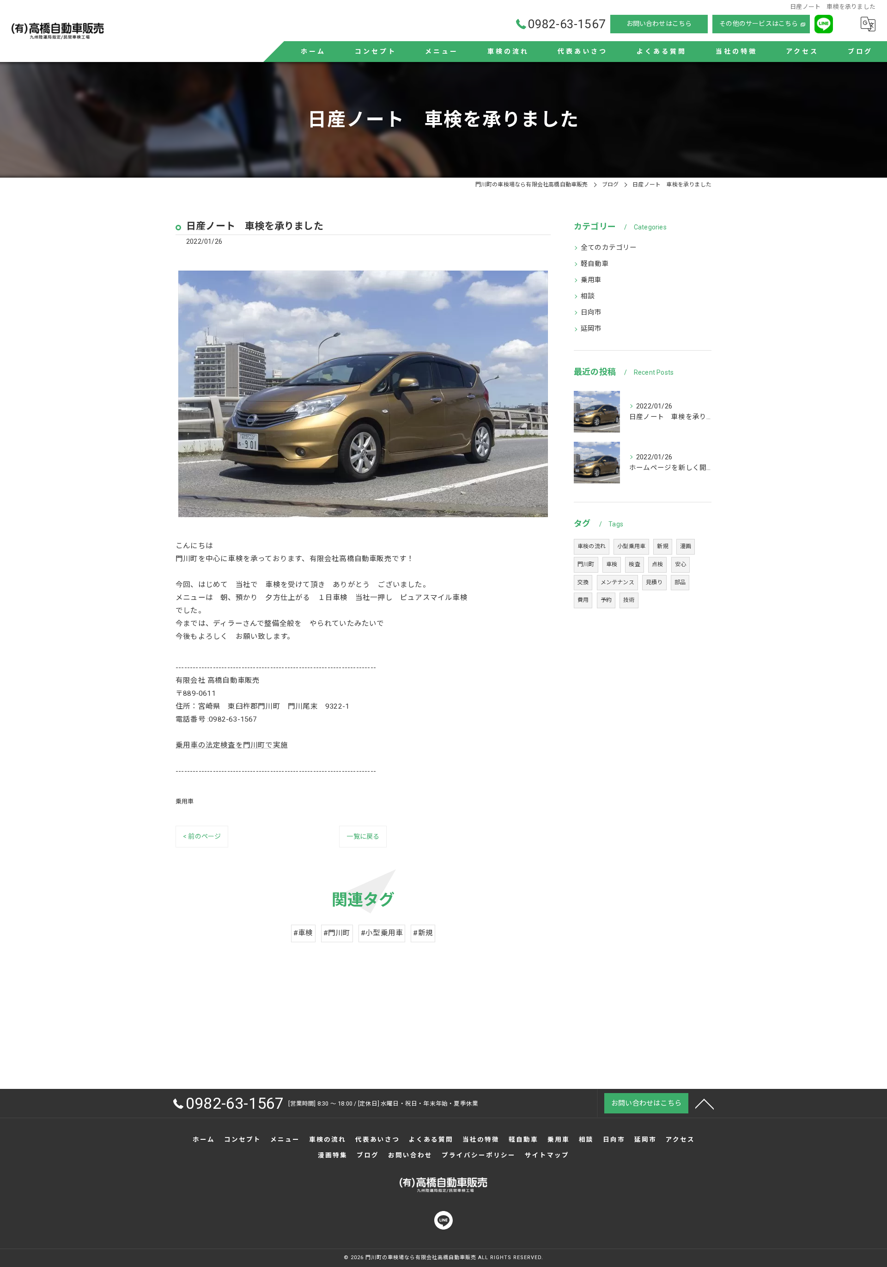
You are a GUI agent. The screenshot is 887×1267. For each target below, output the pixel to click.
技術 (628, 600)
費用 (583, 600)
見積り (654, 582)
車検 (611, 564)
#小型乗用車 (382, 933)
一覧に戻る (362, 836)
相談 (588, 296)
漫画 (685, 546)
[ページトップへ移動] (704, 1103)
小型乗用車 (631, 546)
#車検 (303, 933)
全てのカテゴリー (609, 248)
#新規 (423, 933)
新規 (662, 546)
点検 (657, 564)
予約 (606, 600)
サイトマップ (547, 1155)
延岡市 (591, 329)
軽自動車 (595, 264)
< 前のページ (202, 836)
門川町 (586, 564)
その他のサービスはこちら (758, 23)
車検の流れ (591, 546)
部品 (680, 582)
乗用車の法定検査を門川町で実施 (232, 745)
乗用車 (185, 801)
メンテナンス (617, 582)
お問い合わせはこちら (659, 23)
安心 (680, 564)
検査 (634, 564)
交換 (583, 582)
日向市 (591, 312)
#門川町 (337, 933)
